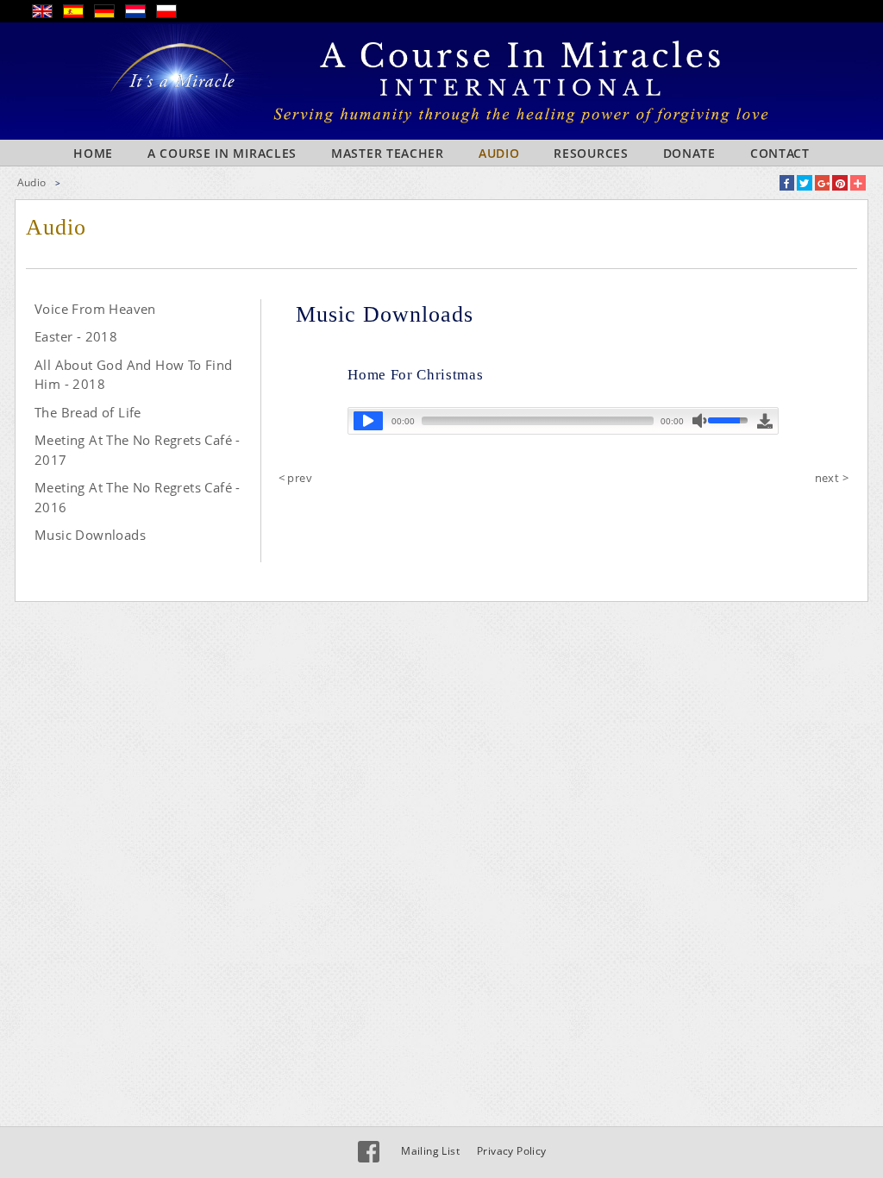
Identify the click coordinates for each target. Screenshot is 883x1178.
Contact (780, 153)
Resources (591, 153)
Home (93, 153)
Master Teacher (387, 153)
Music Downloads (90, 534)
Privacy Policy (512, 1151)
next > (832, 478)
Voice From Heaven (95, 308)
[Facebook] (368, 1151)
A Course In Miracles (222, 153)
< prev (295, 478)
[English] (47, 14)
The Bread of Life (87, 412)
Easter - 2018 (75, 336)
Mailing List (430, 1151)
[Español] (78, 14)
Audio (499, 153)
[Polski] (171, 14)
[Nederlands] (140, 14)
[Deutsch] (109, 14)
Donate (689, 153)
